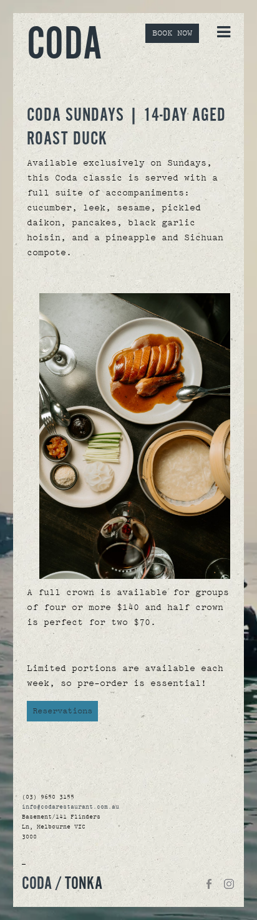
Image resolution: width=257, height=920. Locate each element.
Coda (64, 45)
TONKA (83, 884)
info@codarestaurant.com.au (70, 807)
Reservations (62, 710)
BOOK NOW (172, 33)
